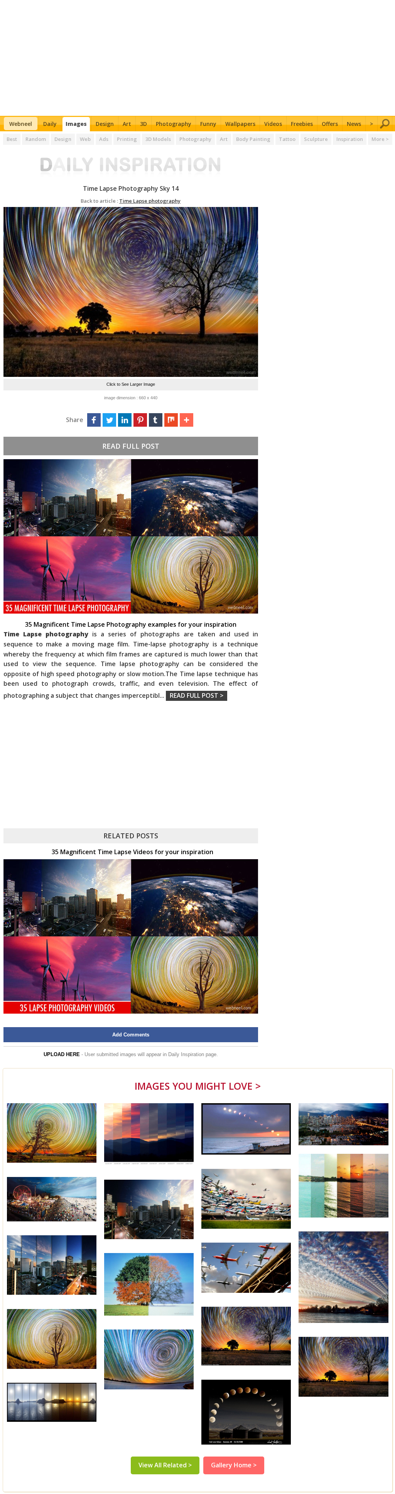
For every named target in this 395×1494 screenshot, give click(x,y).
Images (76, 123)
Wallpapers (240, 123)
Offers (330, 123)
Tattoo (287, 139)
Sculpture (316, 139)
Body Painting (253, 139)
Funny (208, 123)
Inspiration (349, 139)
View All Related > (165, 1465)
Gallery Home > (234, 1465)
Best (12, 139)
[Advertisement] (198, 58)
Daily (50, 123)
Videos (273, 123)
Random (35, 139)
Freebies (302, 123)
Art (127, 123)
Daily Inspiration (186, 1054)
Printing (127, 139)
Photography (173, 123)
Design (105, 123)
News (354, 123)
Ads (103, 139)
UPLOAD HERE (62, 1054)
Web (85, 139)
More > (380, 139)
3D (143, 123)
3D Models (158, 139)
